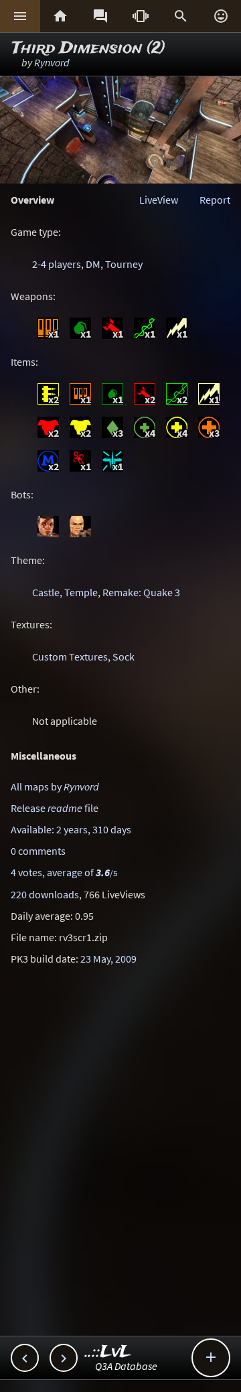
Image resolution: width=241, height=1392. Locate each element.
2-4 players (56, 264)
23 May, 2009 (108, 958)
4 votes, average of (64, 872)
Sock (123, 656)
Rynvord (52, 62)
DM (93, 264)
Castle (46, 592)
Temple (81, 592)
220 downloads (45, 894)
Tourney (124, 264)
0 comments (38, 850)
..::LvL (108, 1352)
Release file (54, 808)
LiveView (158, 199)
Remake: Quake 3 (141, 592)
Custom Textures (70, 656)
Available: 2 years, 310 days (71, 829)
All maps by (55, 786)
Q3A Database (126, 1366)
